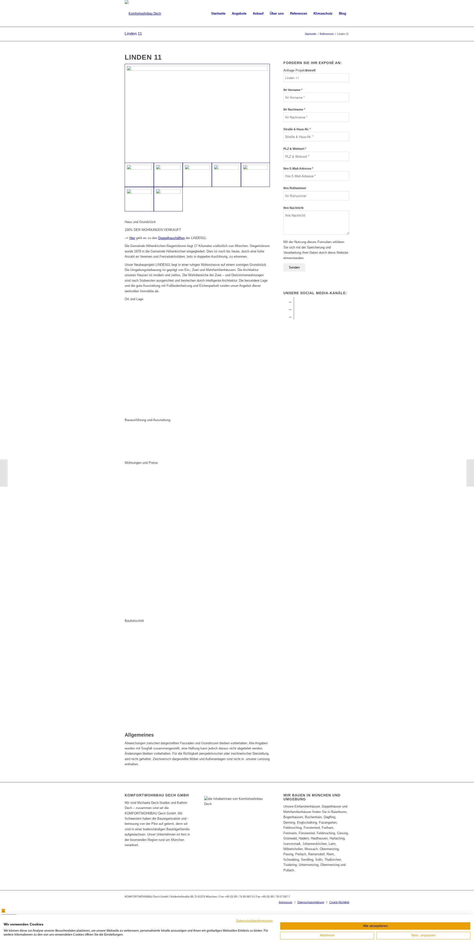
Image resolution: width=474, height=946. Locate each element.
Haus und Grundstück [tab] (140, 222)
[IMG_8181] (197, 175)
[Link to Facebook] (290, 301)
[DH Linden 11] (470, 473)
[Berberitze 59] (4, 473)
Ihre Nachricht (293, 208)
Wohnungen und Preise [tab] (141, 463)
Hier (132, 238)
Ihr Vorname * (292, 90)
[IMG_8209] (168, 199)
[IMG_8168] (197, 113)
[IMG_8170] (168, 175)
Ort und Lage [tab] (134, 299)
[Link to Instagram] (290, 308)
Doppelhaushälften (171, 238)
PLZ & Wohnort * (294, 149)
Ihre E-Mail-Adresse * (298, 168)
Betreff (311, 70)
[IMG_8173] (226, 175)
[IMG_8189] (139, 199)
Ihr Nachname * (294, 109)
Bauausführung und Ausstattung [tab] (147, 420)
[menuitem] (218, 13)
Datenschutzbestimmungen (254, 921)
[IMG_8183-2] (255, 175)
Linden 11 (133, 34)
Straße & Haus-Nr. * (297, 129)
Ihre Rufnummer (294, 188)
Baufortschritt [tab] (134, 621)
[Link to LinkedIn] (290, 315)
